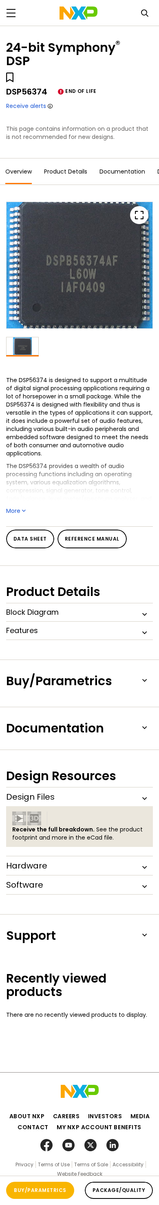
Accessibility (128, 1164)
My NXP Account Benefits (99, 1127)
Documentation (122, 171)
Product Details (65, 171)
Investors (105, 1116)
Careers (66, 1116)
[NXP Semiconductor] (78, 13)
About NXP (27, 1116)
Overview (18, 171)
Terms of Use (54, 1164)
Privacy (24, 1164)
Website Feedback (79, 1173)
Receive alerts (26, 106)
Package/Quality (119, 1190)
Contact (33, 1127)
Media (140, 1116)
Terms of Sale (91, 1164)
